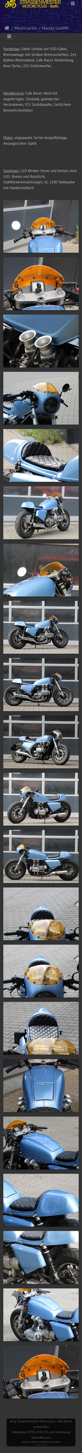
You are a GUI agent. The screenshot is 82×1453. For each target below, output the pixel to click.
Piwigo (45, 1445)
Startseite (6, 28)
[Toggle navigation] (73, 3)
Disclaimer (56, 1442)
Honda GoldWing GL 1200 (60, 28)
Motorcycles (25, 28)
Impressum (26, 1442)
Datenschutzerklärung (41, 1442)
